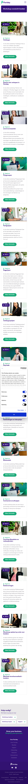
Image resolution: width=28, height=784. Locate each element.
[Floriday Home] (5, 2)
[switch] (24, 396)
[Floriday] (14, 764)
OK (14, 414)
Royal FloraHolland (19, 772)
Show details (21, 410)
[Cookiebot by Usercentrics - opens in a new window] (20, 368)
